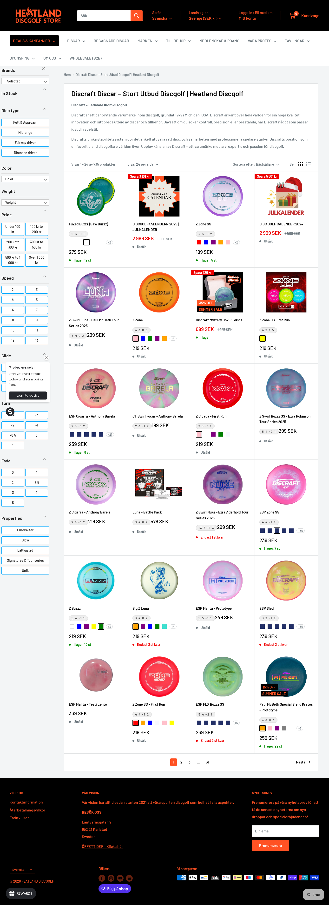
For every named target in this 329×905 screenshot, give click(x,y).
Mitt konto (247, 18)
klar (44, 68)
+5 (236, 722)
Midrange (25, 132)
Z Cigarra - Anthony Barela (90, 512)
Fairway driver (25, 143)
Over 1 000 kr (36, 260)
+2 (109, 242)
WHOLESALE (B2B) (86, 58)
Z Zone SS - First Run (148, 704)
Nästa (300, 762)
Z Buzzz (75, 608)
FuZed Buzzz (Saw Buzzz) (88, 224)
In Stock (9, 93)
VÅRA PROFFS (259, 40)
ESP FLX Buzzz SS (210, 704)
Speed (7, 278)
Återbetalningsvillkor (27, 810)
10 (12, 330)
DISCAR (73, 40)
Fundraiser (25, 530)
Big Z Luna (140, 608)
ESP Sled (266, 608)
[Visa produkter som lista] (308, 164)
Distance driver (25, 153)
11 (36, 330)
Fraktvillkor (19, 817)
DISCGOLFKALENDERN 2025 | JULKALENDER (155, 227)
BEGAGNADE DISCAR (111, 40)
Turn (5, 403)
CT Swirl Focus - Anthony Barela (157, 416)
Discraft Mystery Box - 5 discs (219, 320)
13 (36, 340)
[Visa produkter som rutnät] (300, 164)
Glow (25, 540)
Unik (25, 570)
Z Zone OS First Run (274, 320)
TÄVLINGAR (294, 40)
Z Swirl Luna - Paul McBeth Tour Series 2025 (94, 323)
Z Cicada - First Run (211, 416)
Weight (8, 191)
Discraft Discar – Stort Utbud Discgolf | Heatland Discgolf (117, 75)
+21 (110, 434)
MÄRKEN (145, 40)
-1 (36, 425)
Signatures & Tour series (25, 560)
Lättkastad (25, 550)
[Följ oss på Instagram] (111, 878)
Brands (8, 70)
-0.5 (13, 435)
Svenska (18, 869)
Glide (6, 355)
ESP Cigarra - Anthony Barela (92, 416)
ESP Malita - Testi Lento (88, 704)
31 (207, 762)
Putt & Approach (25, 122)
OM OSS (49, 58)
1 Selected (12, 81)
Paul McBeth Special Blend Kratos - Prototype (286, 707)
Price (6, 214)
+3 (109, 626)
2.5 (36, 482)
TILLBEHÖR (176, 40)
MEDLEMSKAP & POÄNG (219, 40)
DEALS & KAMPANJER (31, 40)
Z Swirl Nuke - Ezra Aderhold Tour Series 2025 (222, 515)
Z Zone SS (203, 224)
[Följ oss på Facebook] (102, 878)
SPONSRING (20, 58)
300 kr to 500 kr (36, 244)
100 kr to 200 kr (36, 229)
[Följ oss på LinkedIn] (129, 878)
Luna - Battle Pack (147, 512)
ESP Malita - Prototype (214, 608)
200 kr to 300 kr (13, 244)
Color (6, 168)
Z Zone (137, 320)
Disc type (10, 110)
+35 (300, 530)
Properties (11, 518)
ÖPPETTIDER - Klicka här (102, 846)
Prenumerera (270, 845)
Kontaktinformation (26, 802)
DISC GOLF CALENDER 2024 (281, 224)
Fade (6, 460)
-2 (12, 425)
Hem (67, 75)
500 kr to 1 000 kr (12, 260)
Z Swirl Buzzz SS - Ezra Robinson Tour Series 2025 (284, 419)
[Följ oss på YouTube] (120, 878)
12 (12, 340)
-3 (36, 415)
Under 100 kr (12, 229)
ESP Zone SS (269, 512)
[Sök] (137, 15)
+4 (173, 338)
